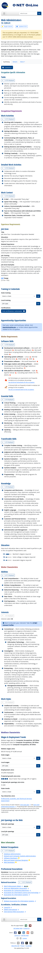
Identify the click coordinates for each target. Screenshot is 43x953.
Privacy (22, 946)
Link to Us (17, 935)
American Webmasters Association (15, 888)
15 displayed (10, 575)
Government (5, 801)
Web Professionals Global (12, 886)
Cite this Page (25, 935)
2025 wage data (24, 805)
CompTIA (7, 907)
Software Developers (11, 858)
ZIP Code (5, 304)
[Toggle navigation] (4, 13)
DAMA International (10, 909)
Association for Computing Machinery (16, 890)
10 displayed (10, 850)
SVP (2, 278)
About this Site (15, 946)
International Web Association (14, 912)
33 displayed (10, 168)
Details (15, 62)
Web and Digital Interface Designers (16, 860)
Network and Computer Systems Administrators (20, 856)
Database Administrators (12, 854)
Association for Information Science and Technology (21, 893)
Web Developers (9, 862)
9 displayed (9, 442)
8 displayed (9, 399)
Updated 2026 (22, 26)
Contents (8, 67)
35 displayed (10, 80)
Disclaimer (29, 946)
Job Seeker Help (18, 928)
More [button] (22, 62)
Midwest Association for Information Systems (19, 901)
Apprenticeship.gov (9, 327)
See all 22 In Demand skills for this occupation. (21, 389)
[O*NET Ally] (26, 886)
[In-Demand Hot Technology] (24, 368)
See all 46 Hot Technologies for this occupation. (21, 382)
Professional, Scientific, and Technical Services (16, 799)
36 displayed (10, 345)
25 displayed (10, 119)
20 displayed (10, 196)
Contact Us (26, 928)
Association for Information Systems (16, 895)
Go (39, 13)
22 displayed (27, 882)
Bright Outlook (8, 26)
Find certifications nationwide (12, 311)
